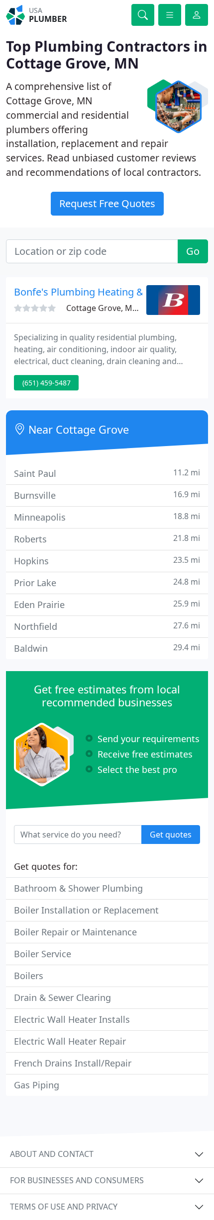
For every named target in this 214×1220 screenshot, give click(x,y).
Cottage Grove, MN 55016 (114, 308)
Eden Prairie (107, 604)
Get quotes (171, 834)
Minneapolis (107, 517)
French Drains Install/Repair (72, 1063)
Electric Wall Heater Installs (72, 1019)
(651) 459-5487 (46, 382)
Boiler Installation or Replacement (86, 910)
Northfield (107, 626)
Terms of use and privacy (63, 1206)
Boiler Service (42, 954)
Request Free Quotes (107, 203)
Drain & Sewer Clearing (62, 997)
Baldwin (107, 648)
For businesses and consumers (77, 1180)
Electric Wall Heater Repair (70, 1041)
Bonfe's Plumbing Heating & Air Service (104, 292)
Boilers (28, 976)
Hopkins (107, 560)
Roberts (107, 539)
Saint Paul (107, 473)
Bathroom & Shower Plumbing (78, 888)
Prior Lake (107, 582)
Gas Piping (36, 1085)
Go (193, 251)
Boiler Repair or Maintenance (75, 932)
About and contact (52, 1153)
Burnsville (107, 495)
